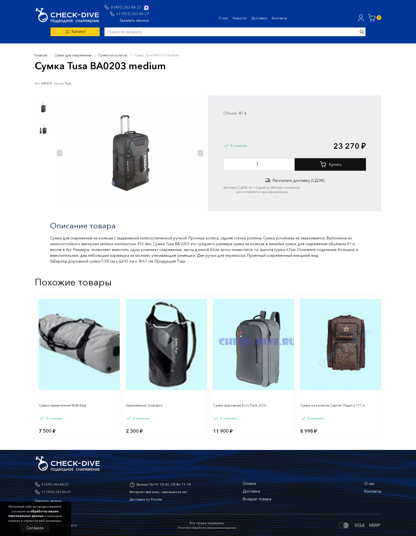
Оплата (249, 483)
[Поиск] (361, 31)
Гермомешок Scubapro (144, 405)
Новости (240, 18)
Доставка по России (145, 499)
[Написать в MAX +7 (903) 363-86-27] (146, 7)
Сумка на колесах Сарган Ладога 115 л (332, 405)
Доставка (259, 18)
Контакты (279, 18)
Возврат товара (257, 498)
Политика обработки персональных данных (207, 527)
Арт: (38, 83)
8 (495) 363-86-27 (126, 7)
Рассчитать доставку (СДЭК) (299, 180)
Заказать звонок (134, 20)
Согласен (35, 527)
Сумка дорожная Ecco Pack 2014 (239, 405)
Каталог (78, 31)
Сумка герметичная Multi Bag (62, 405)
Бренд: (59, 83)
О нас (223, 18)
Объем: (230, 113)
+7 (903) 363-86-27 (132, 13)
